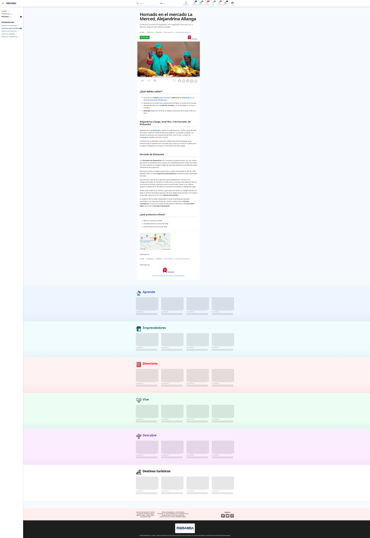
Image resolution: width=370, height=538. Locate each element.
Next (198, 59)
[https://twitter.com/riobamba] (227, 516)
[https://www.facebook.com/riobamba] (223, 516)
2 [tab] (169, 76)
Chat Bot (145, 37)
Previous (139, 59)
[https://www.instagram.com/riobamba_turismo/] (232, 516)
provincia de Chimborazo (157, 100)
